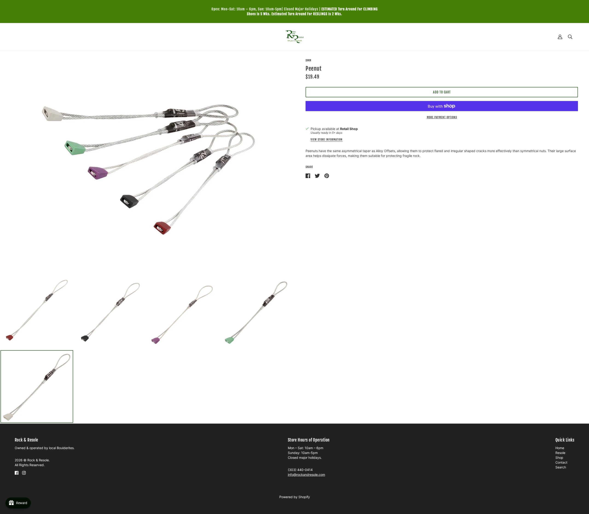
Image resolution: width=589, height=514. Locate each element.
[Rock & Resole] (295, 36)
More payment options (442, 117)
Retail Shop (349, 129)
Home (559, 448)
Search (560, 467)
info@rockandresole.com (306, 474)
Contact (561, 462)
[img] (16, 472)
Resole (560, 453)
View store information (327, 139)
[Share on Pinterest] (327, 175)
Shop (559, 457)
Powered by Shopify (294, 497)
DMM (308, 60)
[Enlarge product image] (147, 163)
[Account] (560, 37)
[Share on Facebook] (308, 175)
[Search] (570, 37)
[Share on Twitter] (318, 175)
